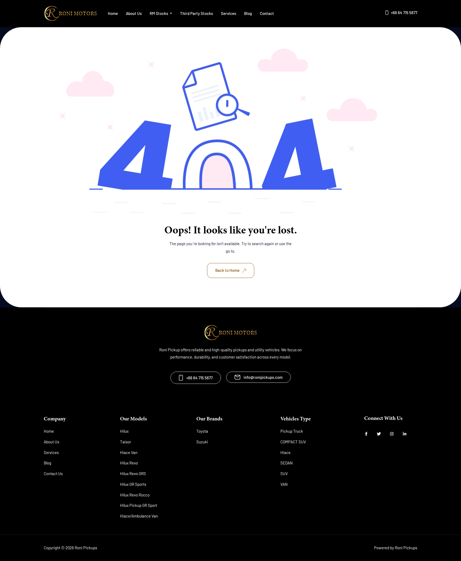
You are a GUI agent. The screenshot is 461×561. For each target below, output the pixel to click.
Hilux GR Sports (133, 484)
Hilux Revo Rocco (135, 494)
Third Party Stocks (196, 13)
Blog (248, 13)
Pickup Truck (291, 431)
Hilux (124, 431)
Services (228, 13)
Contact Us (53, 473)
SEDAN (286, 462)
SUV (284, 473)
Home (113, 13)
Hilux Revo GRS (133, 473)
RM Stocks (159, 13)
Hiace (285, 452)
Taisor (125, 441)
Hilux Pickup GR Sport (138, 505)
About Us (134, 13)
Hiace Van (128, 452)
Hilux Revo (129, 462)
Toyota (202, 431)
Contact (267, 13)
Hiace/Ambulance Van (139, 516)
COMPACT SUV (293, 441)
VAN (284, 484)
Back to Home (227, 270)
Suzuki (202, 441)
